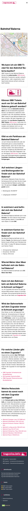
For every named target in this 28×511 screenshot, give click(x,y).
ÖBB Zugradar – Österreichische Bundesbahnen (13, 463)
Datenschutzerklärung (8, 498)
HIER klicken (21, 75)
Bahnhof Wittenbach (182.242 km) (13, 421)
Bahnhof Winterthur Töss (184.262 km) (14, 431)
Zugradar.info (21, 295)
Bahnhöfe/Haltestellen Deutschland (10, 473)
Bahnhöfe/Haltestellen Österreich (10, 476)
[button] (14, 43)
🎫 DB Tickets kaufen (6, 487)
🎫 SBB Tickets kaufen (6, 486)
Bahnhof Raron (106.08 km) (11, 435)
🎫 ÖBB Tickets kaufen (6, 489)
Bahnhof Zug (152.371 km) (11, 429)
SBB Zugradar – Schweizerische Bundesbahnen (13, 461)
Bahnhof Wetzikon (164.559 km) (12, 433)
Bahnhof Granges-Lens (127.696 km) (14, 419)
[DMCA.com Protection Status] (6, 505)
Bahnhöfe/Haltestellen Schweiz (9, 474)
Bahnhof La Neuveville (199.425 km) (14, 427)
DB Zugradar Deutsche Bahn (11, 376)
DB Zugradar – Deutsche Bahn (9, 459)
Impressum (5, 500)
